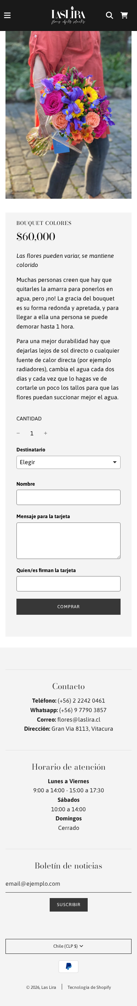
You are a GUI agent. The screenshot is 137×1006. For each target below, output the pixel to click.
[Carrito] (124, 15)
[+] (45, 433)
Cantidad (29, 419)
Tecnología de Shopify (89, 987)
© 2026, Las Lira (41, 987)
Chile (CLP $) (65, 946)
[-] (18, 433)
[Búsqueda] (109, 15)
